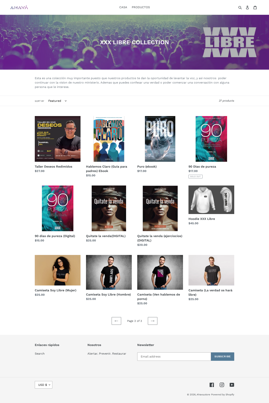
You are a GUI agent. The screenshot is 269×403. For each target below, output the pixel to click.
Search (40, 353)
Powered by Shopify (222, 394)
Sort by (39, 101)
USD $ (42, 385)
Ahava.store (203, 394)
